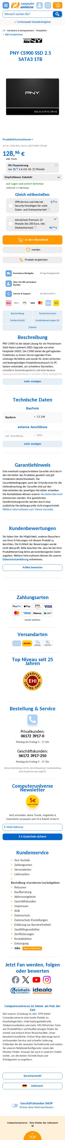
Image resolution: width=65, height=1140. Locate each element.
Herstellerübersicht (51, 494)
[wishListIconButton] (48, 5)
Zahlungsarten (23, 865)
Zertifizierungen (24, 934)
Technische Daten (47, 313)
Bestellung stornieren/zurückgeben (35, 883)
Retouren (20, 887)
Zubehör (32, 327)
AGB (17, 911)
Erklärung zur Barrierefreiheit (32, 925)
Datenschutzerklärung (16, 559)
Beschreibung (17, 313)
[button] (39, 5)
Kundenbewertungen (47, 320)
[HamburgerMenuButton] (6, 5)
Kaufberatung (22, 892)
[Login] (39, 5)
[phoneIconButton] (32, 719)
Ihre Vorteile (22, 860)
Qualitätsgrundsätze (27, 929)
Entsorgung (21, 943)
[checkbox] (10, 205)
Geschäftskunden (25, 901)
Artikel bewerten (32, 567)
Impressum (21, 906)
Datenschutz (22, 915)
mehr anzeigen (32, 381)
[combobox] (32, 177)
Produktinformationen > (18, 139)
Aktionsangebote (25, 897)
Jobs (27, 948)
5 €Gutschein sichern (32, 836)
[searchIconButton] (57, 14)
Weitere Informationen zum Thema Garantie (28, 509)
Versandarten (22, 869)
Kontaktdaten (23, 939)
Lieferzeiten (21, 874)
